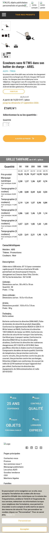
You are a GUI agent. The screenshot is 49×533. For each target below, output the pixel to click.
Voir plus (14, 91)
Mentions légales (11, 478)
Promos (7, 461)
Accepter (24, 529)
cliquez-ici (10, 515)
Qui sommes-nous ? (13, 464)
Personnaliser (24, 521)
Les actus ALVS (10, 470)
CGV (6, 475)
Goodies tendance (12, 472)
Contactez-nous (11, 458)
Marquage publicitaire (13, 467)
